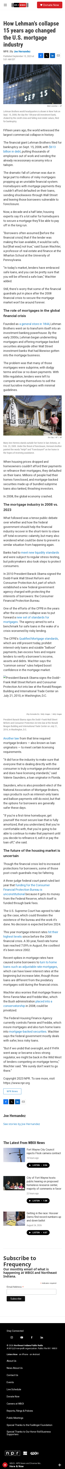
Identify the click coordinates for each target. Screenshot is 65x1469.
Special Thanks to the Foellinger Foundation (29, 1425)
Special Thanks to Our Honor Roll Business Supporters (29, 1433)
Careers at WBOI (15, 1404)
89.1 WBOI (52, 1348)
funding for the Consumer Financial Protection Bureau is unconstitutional (26, 889)
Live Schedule (14, 1389)
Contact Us (12, 1375)
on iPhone (23, 1354)
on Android (35, 1354)
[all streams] (60, 1465)
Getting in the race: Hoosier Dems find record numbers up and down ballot (44, 1217)
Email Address (15, 1286)
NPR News (12, 1091)
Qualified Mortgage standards (38, 638)
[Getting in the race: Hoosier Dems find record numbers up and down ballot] (14, 1219)
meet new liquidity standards (40, 552)
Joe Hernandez (22, 51)
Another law (11, 738)
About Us (11, 1361)
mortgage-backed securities (27, 1031)
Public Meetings (15, 1418)
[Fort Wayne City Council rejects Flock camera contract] (14, 1155)
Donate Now (51, 4)
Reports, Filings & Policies (20, 1411)
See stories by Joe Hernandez (21, 1124)
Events (10, 1382)
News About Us (15, 1368)
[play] (5, 1465)
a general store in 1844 (34, 324)
